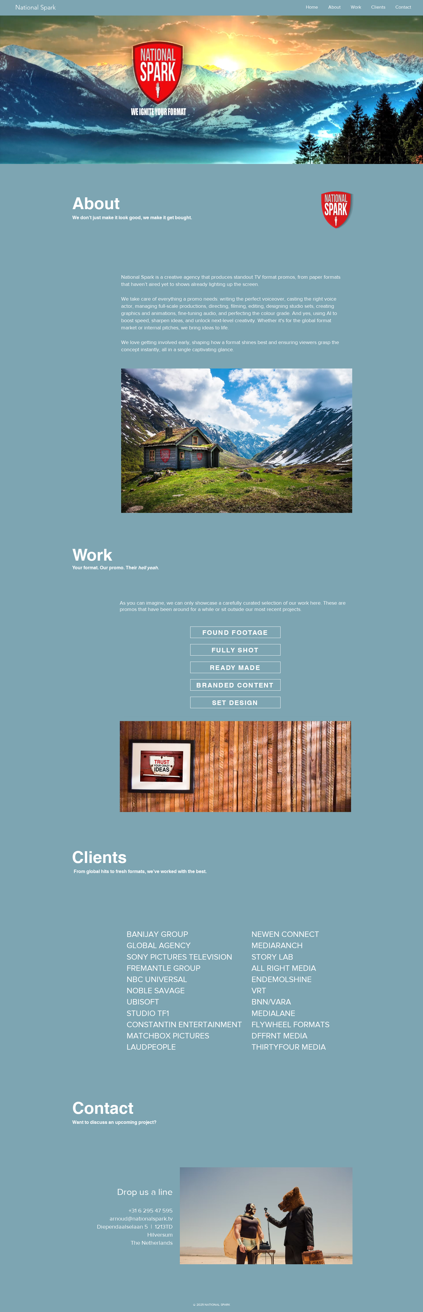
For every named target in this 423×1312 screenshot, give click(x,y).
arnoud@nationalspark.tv (141, 1218)
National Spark (35, 7)
